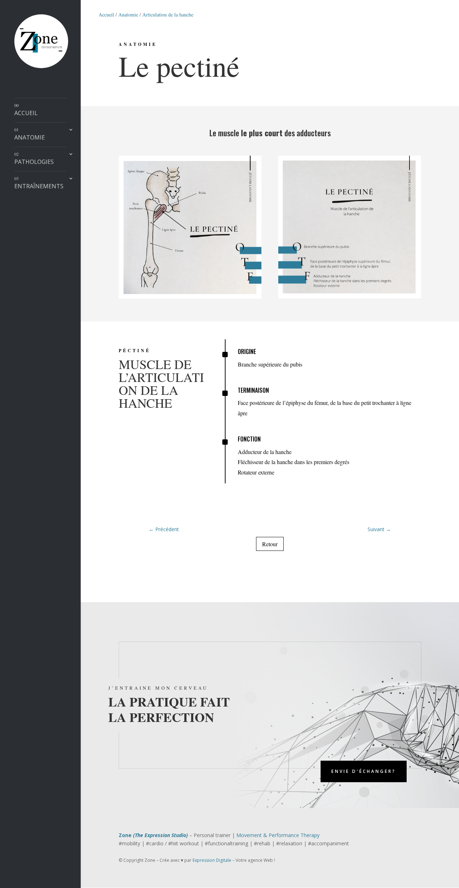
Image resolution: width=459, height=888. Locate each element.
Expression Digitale (212, 860)
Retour (270, 544)
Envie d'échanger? (363, 771)
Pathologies (34, 158)
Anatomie (29, 134)
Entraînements (38, 183)
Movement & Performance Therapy (278, 835)
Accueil (26, 110)
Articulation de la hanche (167, 14)
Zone (153, 835)
